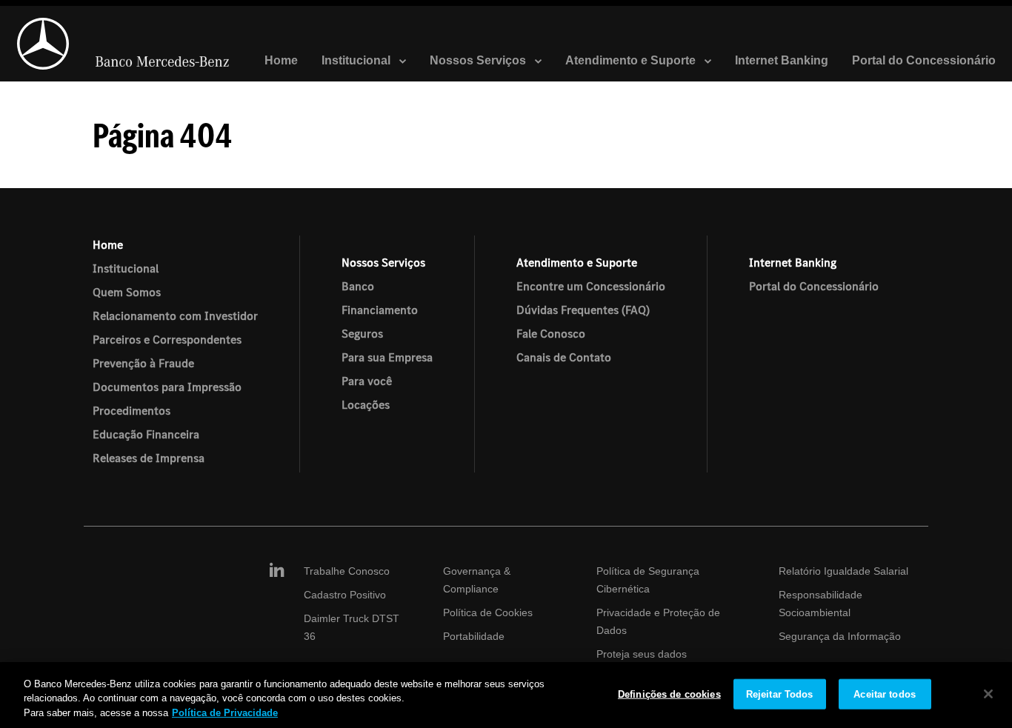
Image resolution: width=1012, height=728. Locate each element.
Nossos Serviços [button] (479, 60)
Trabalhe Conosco (347, 571)
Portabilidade (474, 636)
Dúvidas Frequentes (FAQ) (583, 309)
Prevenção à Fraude (143, 362)
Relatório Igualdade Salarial (843, 571)
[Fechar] (988, 694)
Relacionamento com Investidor (175, 315)
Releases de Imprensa (148, 457)
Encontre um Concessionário (590, 285)
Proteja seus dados (641, 654)
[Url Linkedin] (275, 571)
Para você (367, 380)
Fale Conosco (550, 333)
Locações (366, 404)
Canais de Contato (563, 357)
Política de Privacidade (225, 712)
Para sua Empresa (387, 357)
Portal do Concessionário (924, 60)
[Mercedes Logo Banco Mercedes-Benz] (123, 44)
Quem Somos (127, 291)
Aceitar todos (884, 693)
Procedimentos (131, 410)
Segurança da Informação (840, 636)
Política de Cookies (488, 612)
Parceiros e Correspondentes (167, 339)
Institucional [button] (357, 60)
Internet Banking (781, 60)
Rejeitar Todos (779, 693)
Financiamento (380, 309)
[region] (506, 695)
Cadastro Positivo (345, 595)
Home (281, 60)
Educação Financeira (146, 434)
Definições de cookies (669, 693)
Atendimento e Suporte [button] (632, 60)
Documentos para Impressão (167, 386)
